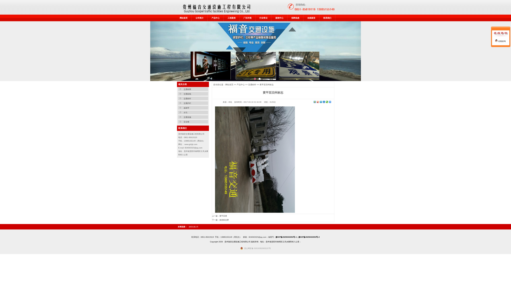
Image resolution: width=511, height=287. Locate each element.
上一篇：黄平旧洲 (219, 216)
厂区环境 (248, 18)
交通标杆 (252, 84)
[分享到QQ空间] (315, 102)
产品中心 (216, 18)
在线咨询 (502, 41)
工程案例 (232, 18)
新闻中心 (279, 18)
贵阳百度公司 (193, 227)
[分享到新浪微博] (318, 102)
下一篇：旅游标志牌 (220, 220)
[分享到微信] (327, 102)
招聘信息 (295, 18)
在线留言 (311, 18)
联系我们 (327, 18)
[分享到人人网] (324, 102)
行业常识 (263, 18)
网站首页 (184, 18)
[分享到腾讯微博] (321, 102)
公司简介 (200, 18)
